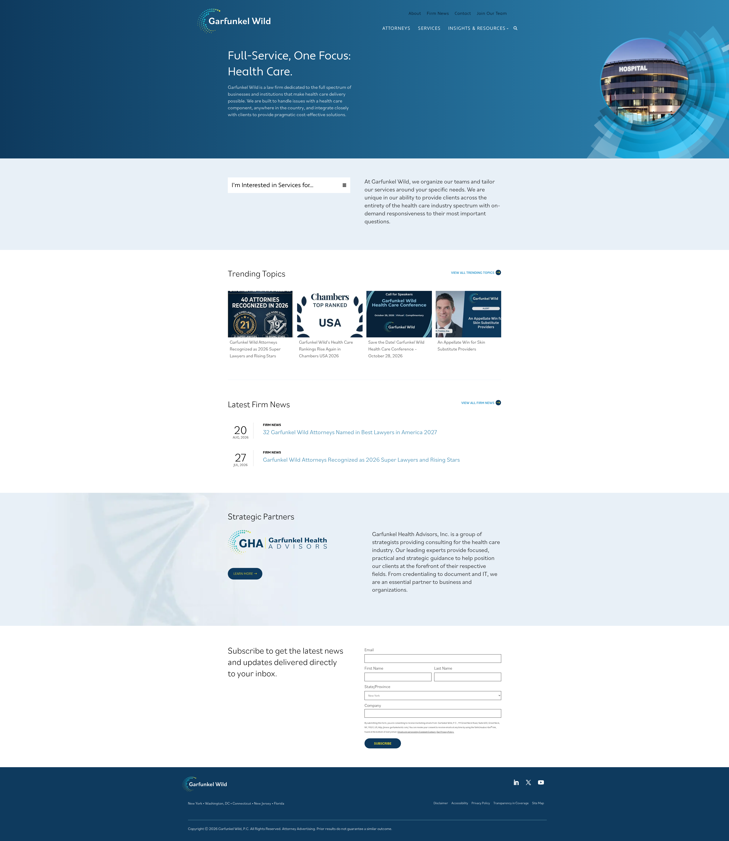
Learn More (243, 573)
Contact (463, 13)
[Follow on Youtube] (541, 782)
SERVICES (429, 28)
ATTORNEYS (396, 28)
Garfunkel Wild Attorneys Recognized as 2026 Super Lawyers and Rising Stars (255, 349)
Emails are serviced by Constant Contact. (417, 731)
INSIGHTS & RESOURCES (477, 28)
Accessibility (459, 803)
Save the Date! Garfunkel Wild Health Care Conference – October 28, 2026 (396, 349)
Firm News (438, 13)
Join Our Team (492, 13)
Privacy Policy (481, 803)
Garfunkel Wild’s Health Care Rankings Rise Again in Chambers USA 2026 (326, 349)
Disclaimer (441, 803)
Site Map (538, 803)
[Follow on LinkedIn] (516, 782)
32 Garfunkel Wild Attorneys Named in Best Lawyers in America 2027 (350, 432)
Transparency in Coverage (511, 803)
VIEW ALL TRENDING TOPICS (472, 272)
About (415, 13)
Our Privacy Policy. (445, 731)
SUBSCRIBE (382, 743)
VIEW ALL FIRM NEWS (477, 403)
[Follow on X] (528, 782)
